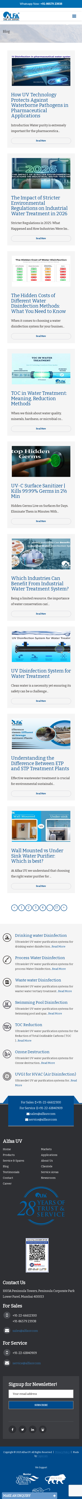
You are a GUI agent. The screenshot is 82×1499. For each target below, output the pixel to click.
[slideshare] (43, 1429)
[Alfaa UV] (13, 16)
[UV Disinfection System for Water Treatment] (41, 646)
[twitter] (22, 1429)
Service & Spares (13, 1160)
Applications (49, 1155)
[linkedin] (32, 1429)
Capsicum (42, 1456)
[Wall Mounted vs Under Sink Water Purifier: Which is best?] (41, 826)
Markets (46, 1149)
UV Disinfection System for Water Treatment (41, 673)
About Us (47, 1160)
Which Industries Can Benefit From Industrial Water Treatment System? (40, 584)
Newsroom (48, 1178)
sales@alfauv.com (42, 1114)
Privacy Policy (62, 1452)
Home (7, 1149)
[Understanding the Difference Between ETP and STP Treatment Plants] (41, 733)
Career (7, 1183)
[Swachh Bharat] (41, 1491)
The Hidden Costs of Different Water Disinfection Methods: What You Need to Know (38, 303)
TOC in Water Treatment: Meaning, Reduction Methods (39, 399)
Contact (8, 1178)
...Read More (57, 946)
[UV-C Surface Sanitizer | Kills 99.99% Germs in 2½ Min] (41, 461)
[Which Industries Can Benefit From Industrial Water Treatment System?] (41, 554)
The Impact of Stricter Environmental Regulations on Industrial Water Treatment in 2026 (39, 205)
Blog (6, 1166)
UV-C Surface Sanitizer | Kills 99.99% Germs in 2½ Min (39, 491)
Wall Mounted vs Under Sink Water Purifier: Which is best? (37, 856)
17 (56, 907)
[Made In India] (55, 1480)
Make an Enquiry (17, 1495)
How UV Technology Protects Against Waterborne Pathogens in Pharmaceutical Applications (39, 105)
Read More (41, 140)
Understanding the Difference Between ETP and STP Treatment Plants (40, 764)
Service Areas (50, 1172)
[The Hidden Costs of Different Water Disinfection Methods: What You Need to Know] (41, 271)
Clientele (46, 1166)
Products (9, 1155)
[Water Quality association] (27, 1480)
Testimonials (11, 1172)
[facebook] (12, 1429)
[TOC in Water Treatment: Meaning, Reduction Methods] (41, 368)
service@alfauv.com (43, 1119)
